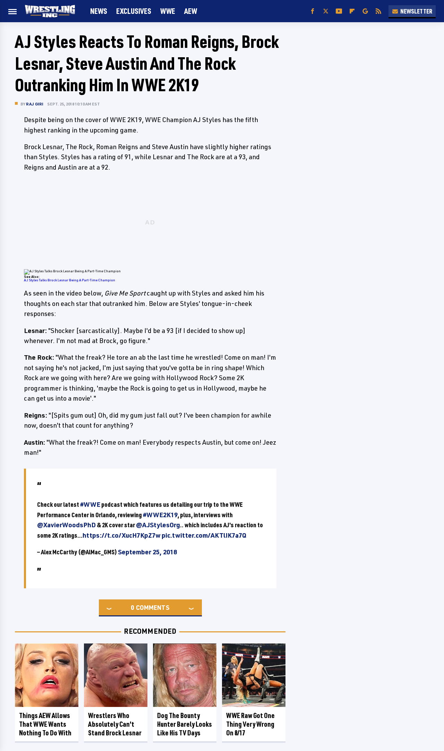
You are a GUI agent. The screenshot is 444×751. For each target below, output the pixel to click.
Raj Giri (35, 103)
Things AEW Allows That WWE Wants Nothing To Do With (45, 724)
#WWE (90, 504)
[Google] (365, 11)
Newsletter (416, 11)
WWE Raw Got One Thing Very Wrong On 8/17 (250, 724)
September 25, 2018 (147, 552)
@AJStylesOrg (158, 525)
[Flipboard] (352, 11)
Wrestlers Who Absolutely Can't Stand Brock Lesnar (115, 724)
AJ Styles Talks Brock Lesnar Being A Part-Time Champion (69, 280)
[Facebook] (312, 11)
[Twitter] (326, 11)
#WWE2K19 (160, 515)
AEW (190, 11)
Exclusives (133, 11)
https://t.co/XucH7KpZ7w (122, 535)
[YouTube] (339, 11)
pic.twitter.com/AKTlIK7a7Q (204, 535)
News (98, 11)
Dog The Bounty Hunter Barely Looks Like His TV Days (184, 724)
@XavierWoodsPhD (66, 525)
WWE (167, 11)
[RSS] (378, 11)
